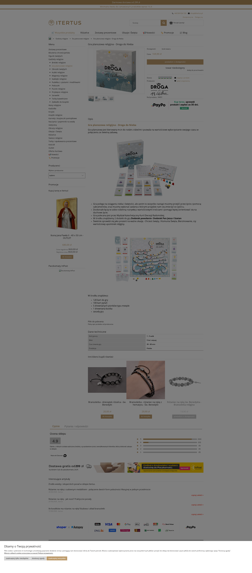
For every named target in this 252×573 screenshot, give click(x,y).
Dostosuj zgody (38, 558)
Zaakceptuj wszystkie (57, 558)
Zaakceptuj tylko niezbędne (17, 558)
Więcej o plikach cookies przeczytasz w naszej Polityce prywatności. (28, 553)
